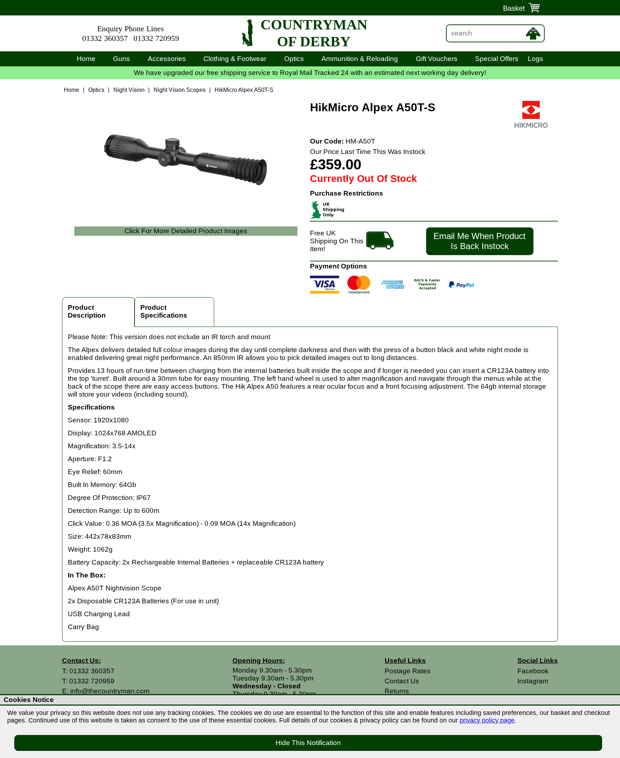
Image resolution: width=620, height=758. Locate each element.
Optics (294, 58)
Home (86, 58)
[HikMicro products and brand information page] (531, 126)
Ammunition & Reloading (359, 58)
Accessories (167, 58)
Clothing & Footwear (234, 58)
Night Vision (129, 90)
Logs (535, 58)
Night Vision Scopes (180, 90)
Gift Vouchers (436, 58)
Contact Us (402, 681)
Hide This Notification (308, 743)
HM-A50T (360, 141)
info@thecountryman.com (110, 691)
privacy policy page (487, 720)
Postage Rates (408, 671)
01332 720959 (156, 38)
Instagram (532, 681)
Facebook (533, 671)
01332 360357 (105, 38)
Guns (121, 58)
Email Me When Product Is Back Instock (479, 241)
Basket (514, 8)
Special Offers (496, 58)
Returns (397, 691)
